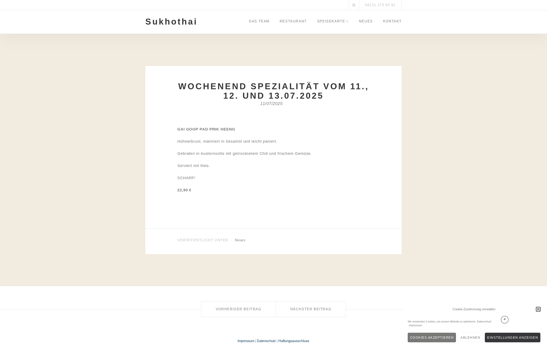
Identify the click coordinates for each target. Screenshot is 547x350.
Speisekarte (331, 21)
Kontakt (392, 21)
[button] (538, 309)
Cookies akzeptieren (432, 337)
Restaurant (293, 21)
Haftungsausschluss (293, 341)
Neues (366, 21)
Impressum (415, 325)
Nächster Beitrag (310, 309)
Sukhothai (171, 21)
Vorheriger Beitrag (238, 309)
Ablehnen (470, 337)
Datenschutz (484, 321)
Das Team (259, 21)
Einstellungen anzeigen (512, 337)
